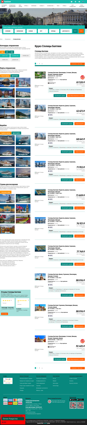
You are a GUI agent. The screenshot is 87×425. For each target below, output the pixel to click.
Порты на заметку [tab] (5, 76)
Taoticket (45, 423)
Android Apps (56, 385)
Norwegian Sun (51, 76)
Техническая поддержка (41, 378)
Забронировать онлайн (77, 95)
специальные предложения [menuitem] (12, 6)
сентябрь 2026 (15, 55)
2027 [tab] (7, 52)
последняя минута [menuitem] (4, 6)
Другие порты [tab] (15, 75)
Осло (56, 112)
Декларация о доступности (42, 388)
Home (1, 39)
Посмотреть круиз (60, 95)
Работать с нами (39, 390)
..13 (39, 63)
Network (54, 381)
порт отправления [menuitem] (73, 6)
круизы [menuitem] (26, 5)
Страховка (38, 385)
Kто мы (54, 378)
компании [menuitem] (33, 5)
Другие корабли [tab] (16, 133)
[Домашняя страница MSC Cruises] (50, 114)
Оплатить (71, 381)
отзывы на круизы (73, 378)
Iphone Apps (55, 383)
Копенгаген (57, 281)
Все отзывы (4, 313)
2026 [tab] (2, 52)
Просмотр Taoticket (73, 383)
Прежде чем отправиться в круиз (27, 381)
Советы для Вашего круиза (25, 383)
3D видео (22, 390)
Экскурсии (22, 388)
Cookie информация (40, 383)
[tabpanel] (15, 58)
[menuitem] (71, 1)
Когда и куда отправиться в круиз (27, 385)
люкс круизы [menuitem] (20, 6)
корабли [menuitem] (42, 5)
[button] (28, 300)
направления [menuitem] (50, 5)
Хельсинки (57, 79)
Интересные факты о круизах (26, 378)
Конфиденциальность (41, 381)
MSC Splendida (51, 109)
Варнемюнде (58, 312)
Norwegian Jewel (52, 339)
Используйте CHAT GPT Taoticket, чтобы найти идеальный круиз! (58, 401)
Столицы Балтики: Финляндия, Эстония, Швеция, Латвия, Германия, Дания (62, 73)
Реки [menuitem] (58, 5)
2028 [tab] (12, 52)
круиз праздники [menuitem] (81, 6)
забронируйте (80, 124)
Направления (8, 39)
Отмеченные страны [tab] (5, 192)
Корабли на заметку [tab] (5, 133)
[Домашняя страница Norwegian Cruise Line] (52, 82)
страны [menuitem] (64, 5)
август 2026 (4, 55)
